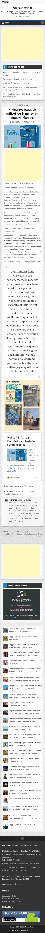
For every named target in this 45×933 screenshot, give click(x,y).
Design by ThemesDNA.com (22, 930)
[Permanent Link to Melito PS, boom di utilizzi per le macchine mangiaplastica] (23, 136)
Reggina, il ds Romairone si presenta (17, 79)
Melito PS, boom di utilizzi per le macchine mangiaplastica (22, 114)
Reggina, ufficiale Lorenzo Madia (16, 83)
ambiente (16, 491)
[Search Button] (22, 838)
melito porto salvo (27, 491)
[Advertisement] (22, 44)
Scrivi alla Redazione (10, 899)
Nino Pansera (16, 122)
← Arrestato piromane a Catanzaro (15, 531)
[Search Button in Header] (42, 22)
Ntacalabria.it (22, 8)
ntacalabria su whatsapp (12, 884)
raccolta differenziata (12, 494)
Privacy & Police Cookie (12, 901)
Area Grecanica (23, 105)
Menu (6, 2)
